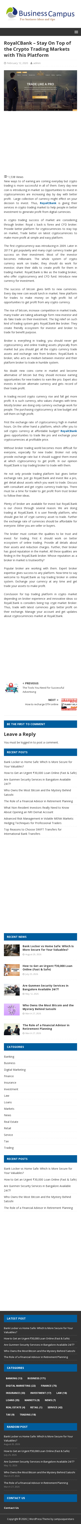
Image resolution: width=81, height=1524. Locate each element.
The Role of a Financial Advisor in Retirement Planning (38, 801)
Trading (9, 1148)
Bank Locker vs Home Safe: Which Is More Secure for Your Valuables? (48, 947)
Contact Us (11, 1508)
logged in (26, 742)
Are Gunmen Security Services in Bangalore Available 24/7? (45, 987)
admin (37, 63)
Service (8, 1135)
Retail (7, 1128)
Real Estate (11, 1122)
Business (9, 1063)
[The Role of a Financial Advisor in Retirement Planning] (12, 1033)
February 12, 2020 (17, 63)
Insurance (10, 1082)
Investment (11, 1089)
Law (6, 1095)
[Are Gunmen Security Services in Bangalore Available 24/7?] (12, 993)
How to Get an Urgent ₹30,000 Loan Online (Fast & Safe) (40, 773)
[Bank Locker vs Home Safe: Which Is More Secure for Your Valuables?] (12, 954)
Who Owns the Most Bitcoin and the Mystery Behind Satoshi (48, 1007)
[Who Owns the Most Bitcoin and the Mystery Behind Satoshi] (12, 1013)
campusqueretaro (64, 1519)
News (7, 1115)
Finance (9, 1076)
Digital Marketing (15, 1069)
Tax (6, 1141)
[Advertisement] (42, 142)
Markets (9, 1109)
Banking (9, 1056)
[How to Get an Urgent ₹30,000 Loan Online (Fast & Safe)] (12, 973)
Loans (8, 1102)
